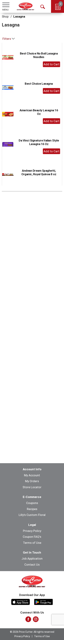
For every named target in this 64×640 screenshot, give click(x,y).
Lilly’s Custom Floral (32, 515)
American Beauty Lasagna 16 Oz (39, 112)
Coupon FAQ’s (32, 536)
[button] (51, 64)
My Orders (32, 481)
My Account (32, 475)
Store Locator (32, 487)
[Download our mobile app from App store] (20, 601)
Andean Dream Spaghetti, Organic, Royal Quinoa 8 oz (38, 172)
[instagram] (36, 620)
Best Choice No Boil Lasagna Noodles (39, 55)
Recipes (32, 509)
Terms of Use (32, 542)
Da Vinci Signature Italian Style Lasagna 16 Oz (39, 142)
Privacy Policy (32, 531)
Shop (5, 16)
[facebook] (28, 620)
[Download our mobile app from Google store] (43, 601)
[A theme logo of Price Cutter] (25, 6)
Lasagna (19, 16)
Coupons (32, 503)
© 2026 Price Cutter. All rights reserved (32, 631)
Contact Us (32, 564)
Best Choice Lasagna (39, 83)
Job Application (32, 558)
